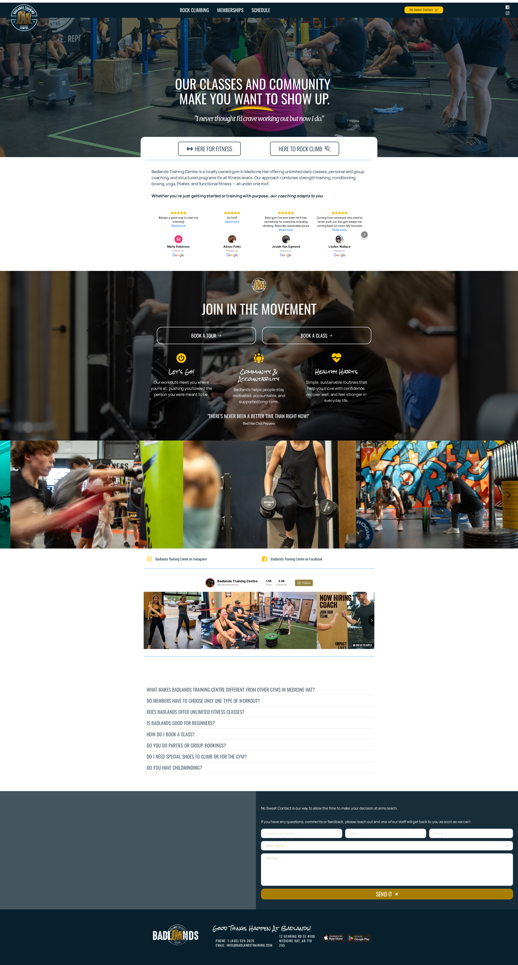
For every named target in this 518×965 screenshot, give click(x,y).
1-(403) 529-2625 (241, 940)
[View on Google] (178, 239)
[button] (153, 234)
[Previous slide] (9, 495)
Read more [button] (178, 225)
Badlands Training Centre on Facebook (296, 559)
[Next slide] (508, 495)
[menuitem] (194, 10)
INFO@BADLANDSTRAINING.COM (250, 945)
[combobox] (387, 845)
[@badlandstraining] (210, 583)
